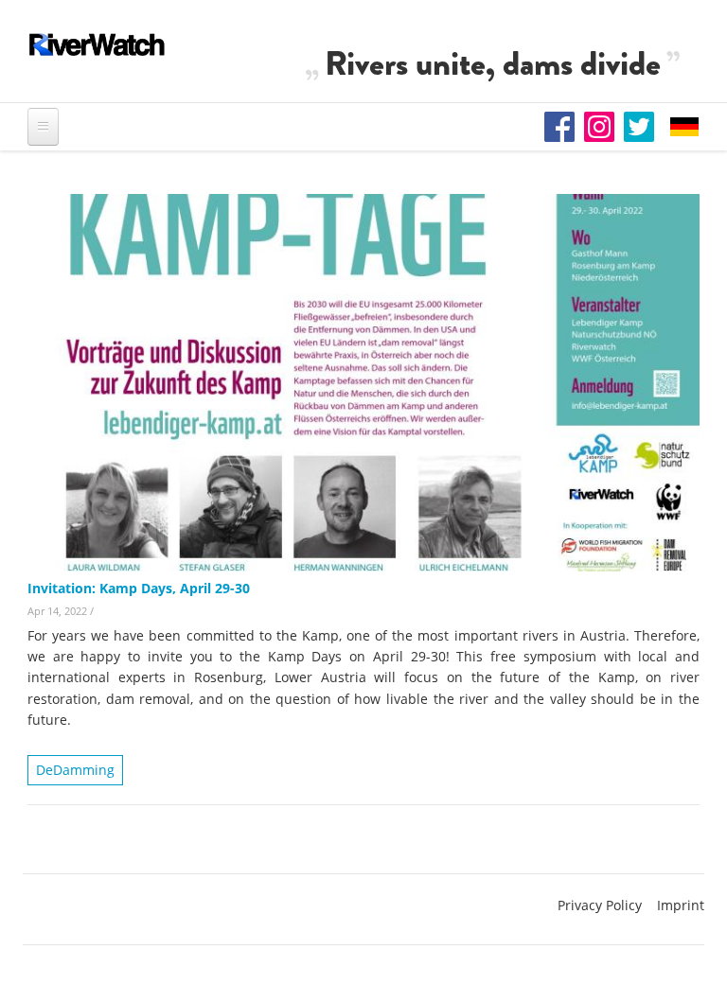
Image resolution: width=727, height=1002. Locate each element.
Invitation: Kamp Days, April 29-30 (138, 588)
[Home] (97, 44)
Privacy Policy (600, 905)
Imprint (680, 905)
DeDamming (75, 770)
